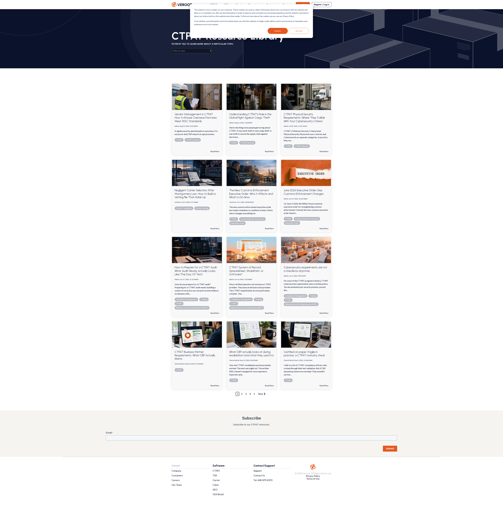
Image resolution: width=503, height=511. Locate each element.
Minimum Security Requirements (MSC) (192, 308)
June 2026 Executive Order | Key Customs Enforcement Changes (304, 191)
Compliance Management (186, 299)
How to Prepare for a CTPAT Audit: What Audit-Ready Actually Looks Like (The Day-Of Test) (196, 271)
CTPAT (179, 140)
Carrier (216, 480)
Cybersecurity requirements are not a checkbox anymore (305, 269)
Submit (390, 448)
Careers (176, 480)
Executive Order (237, 223)
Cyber (216, 484)
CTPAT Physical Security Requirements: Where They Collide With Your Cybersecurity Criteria (304, 117)
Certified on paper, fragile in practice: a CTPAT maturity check (304, 353)
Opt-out (298, 31)
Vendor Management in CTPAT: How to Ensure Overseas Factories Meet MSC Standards (196, 117)
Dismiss (278, 31)
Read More (214, 151)
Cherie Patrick (180, 364)
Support (257, 470)
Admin (177, 126)
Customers (177, 475)
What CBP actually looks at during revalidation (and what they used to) (251, 353)
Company (176, 470)
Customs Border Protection (252, 219)
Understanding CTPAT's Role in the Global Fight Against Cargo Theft (250, 115)
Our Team (177, 484)
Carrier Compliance (184, 208)
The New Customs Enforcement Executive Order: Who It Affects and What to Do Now (251, 193)
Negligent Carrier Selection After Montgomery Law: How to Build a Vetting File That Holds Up (195, 193)
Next (260, 393)
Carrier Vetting (202, 208)
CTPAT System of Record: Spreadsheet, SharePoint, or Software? (246, 271)
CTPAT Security (192, 140)
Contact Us (259, 475)
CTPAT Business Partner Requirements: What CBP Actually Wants (195, 355)
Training (204, 299)
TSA (215, 475)
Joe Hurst (178, 202)
